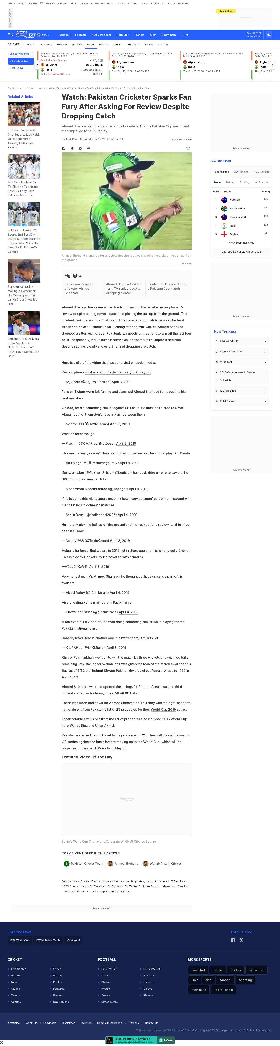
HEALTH (99, 3)
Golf (153, 34)
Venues (16, 1001)
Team (217, 182)
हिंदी (41, 3)
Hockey (235, 970)
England (234, 234)
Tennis (140, 34)
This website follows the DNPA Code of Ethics (164, 1030)
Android (115, 891)
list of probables (127, 719)
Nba (209, 980)
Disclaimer (68, 1023)
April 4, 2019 (129, 463)
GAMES (120, 3)
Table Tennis (223, 989)
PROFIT (33, 3)
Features (134, 44)
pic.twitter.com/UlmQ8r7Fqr (137, 638)
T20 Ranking (262, 171)
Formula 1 (123, 34)
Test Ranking (221, 171)
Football (80, 34)
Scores (31, 44)
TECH (110, 3)
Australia (235, 199)
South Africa (237, 208)
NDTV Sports (70, 886)
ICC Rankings (228, 390)
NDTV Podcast (101, 34)
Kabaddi (225, 980)
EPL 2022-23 (151, 969)
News (91, 44)
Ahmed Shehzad (146, 392)
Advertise (14, 1023)
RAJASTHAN (158, 3)
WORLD (22, 3)
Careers (134, 1023)
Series (45, 44)
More (162, 44)
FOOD (74, 3)
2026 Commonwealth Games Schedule (237, 376)
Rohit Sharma (228, 401)
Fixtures (62, 44)
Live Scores (18, 969)
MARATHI (183, 3)
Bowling (245, 182)
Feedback (49, 1023)
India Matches (20, 61)
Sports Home (15, 88)
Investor (86, 1023)
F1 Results (177, 881)
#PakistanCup (96, 372)
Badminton (169, 34)
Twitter (133, 886)
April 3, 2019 (121, 382)
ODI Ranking (241, 171)
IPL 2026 (17, 68)
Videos (118, 44)
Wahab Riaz (158, 863)
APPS (145, 3)
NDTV (12, 3)
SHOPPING (133, 3)
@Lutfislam (123, 473)
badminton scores (157, 881)
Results (77, 44)
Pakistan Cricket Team (87, 863)
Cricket (64, 34)
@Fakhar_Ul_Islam (100, 473)
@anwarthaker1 (74, 473)
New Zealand (238, 217)
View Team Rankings (241, 242)
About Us (31, 1023)
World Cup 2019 (163, 709)
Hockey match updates (129, 881)
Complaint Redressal (110, 1023)
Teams (149, 44)
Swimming (199, 989)
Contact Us (151, 1023)
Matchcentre (109, 1001)
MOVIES (50, 3)
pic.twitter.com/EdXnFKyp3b (129, 372)
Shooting (245, 980)
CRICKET (63, 3)
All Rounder (262, 182)
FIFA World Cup (229, 341)
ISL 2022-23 (109, 969)
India (233, 225)
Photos (104, 44)
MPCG (171, 3)
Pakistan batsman (110, 340)
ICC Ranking (61, 1001)
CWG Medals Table (231, 351)
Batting (230, 182)
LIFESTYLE (86, 3)
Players (58, 995)
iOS (127, 891)
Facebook (100, 886)
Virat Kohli (226, 361)
